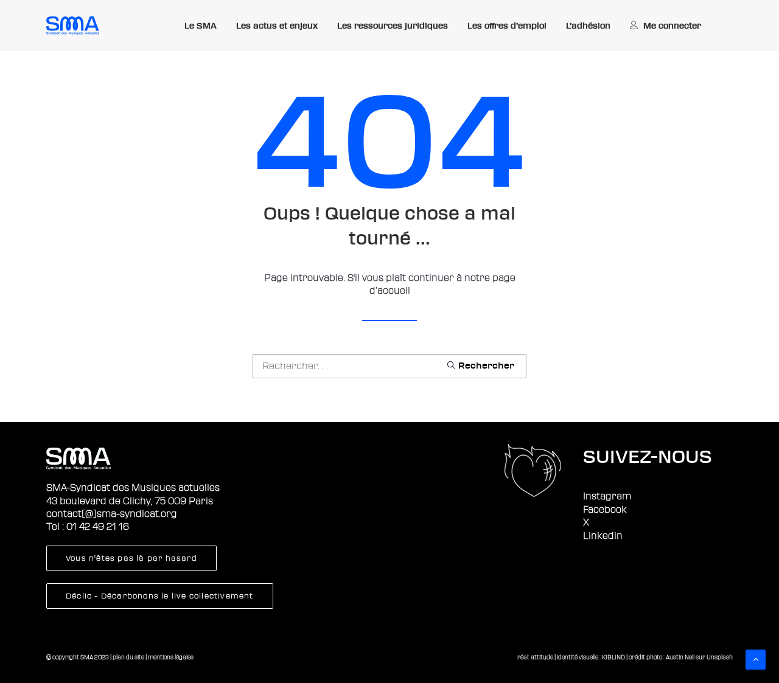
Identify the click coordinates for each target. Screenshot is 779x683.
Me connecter (672, 25)
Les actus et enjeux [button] (277, 25)
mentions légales (171, 657)
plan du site (128, 657)
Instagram (607, 496)
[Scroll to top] (756, 659)
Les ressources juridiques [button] (392, 25)
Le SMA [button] (200, 25)
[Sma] (72, 25)
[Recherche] (389, 366)
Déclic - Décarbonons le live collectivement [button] (160, 596)
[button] (480, 365)
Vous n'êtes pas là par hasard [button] (131, 558)
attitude (542, 657)
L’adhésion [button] (588, 25)
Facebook (605, 509)
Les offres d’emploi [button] (507, 25)
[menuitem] (200, 26)
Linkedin (603, 535)
